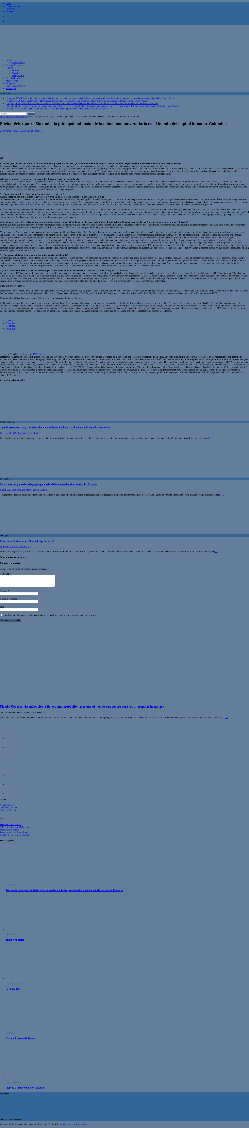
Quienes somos (13, 6)
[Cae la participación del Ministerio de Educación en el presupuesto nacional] (11, 729)
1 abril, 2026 (6, 490)
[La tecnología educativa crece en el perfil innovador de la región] (11, 766)
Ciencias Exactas (13, 78)
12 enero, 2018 (7, 433)
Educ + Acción (18, 62)
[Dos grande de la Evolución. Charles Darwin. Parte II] (11, 784)
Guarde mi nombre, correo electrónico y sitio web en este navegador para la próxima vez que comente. (49, 615)
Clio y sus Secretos (8, 810)
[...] (226, 717)
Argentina (16, 73)
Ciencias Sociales (8, 805)
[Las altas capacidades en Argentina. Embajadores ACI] (11, 775)
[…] (210, 438)
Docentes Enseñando (9, 829)
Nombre (4, 591)
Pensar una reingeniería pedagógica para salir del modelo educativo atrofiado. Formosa (49, 484)
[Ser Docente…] (29, 978)
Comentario (5, 574)
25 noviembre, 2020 (9, 131)
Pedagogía (10, 83)
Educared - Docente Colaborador (15, 835)
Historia (9, 68)
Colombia (10, 326)
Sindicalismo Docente (16, 86)
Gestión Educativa (14, 65)
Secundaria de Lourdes (10, 824)
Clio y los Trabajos (8, 807)
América (15, 70)
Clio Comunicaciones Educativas (15, 827)
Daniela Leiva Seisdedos (30, 131)
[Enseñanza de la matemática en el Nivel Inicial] (11, 756)
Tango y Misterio (15, 939)
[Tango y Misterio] (29, 929)
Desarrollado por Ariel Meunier (74, 1124)
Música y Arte (12, 80)
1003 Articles (39, 354)
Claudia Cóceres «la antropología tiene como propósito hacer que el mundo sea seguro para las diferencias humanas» (82, 706)
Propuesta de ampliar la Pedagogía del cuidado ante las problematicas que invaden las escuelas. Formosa (64, 890)
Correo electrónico (8, 599)
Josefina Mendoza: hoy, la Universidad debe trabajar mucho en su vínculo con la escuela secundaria (55, 427)
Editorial (10, 60)
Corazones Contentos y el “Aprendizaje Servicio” (27, 541)
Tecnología (11, 88)
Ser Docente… (13, 989)
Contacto (10, 11)
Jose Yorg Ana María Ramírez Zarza (28, 490)
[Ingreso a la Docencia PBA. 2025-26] (29, 1077)
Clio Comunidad (21, 546)
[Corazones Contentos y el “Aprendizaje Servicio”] (23, 533)
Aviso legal (11, 8)
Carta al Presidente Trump (20, 1038)
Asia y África (18, 75)
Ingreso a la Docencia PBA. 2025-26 (25, 1087)
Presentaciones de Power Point (14, 832)
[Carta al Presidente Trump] (29, 1028)
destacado (10, 328)
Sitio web (4, 607)
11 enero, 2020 (7, 546)
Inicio (8, 3)
